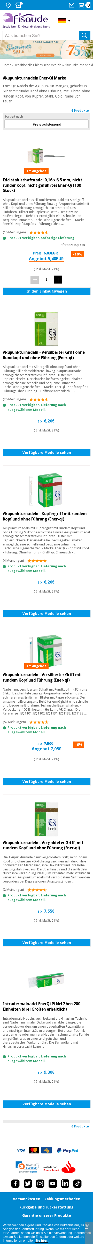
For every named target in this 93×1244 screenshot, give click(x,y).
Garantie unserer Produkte (46, 1215)
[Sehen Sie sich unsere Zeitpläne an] (19, 5)
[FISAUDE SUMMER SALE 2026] (46, 49)
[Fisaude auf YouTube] (53, 1183)
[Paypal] (67, 1150)
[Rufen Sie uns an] (72, 5)
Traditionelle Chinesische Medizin (37, 65)
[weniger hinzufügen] (34, 280)
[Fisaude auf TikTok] (77, 1183)
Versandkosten (26, 1199)
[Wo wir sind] (9, 5)
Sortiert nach (13, 116)
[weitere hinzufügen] (58, 280)
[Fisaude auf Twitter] (28, 1183)
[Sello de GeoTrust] (27, 1167)
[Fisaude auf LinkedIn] (65, 1183)
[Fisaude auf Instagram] (40, 1183)
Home (7, 65)
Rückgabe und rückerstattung (46, 1207)
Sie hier (41, 1240)
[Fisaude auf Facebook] (15, 1183)
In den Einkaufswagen (46, 291)
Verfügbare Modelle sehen (46, 453)
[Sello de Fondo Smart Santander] (60, 1167)
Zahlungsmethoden (62, 1199)
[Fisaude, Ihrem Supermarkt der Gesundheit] (26, 20)
